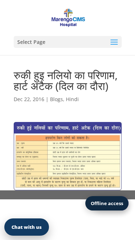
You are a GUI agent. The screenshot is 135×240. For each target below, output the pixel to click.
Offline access (107, 203)
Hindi (72, 99)
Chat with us (27, 227)
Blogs (56, 99)
